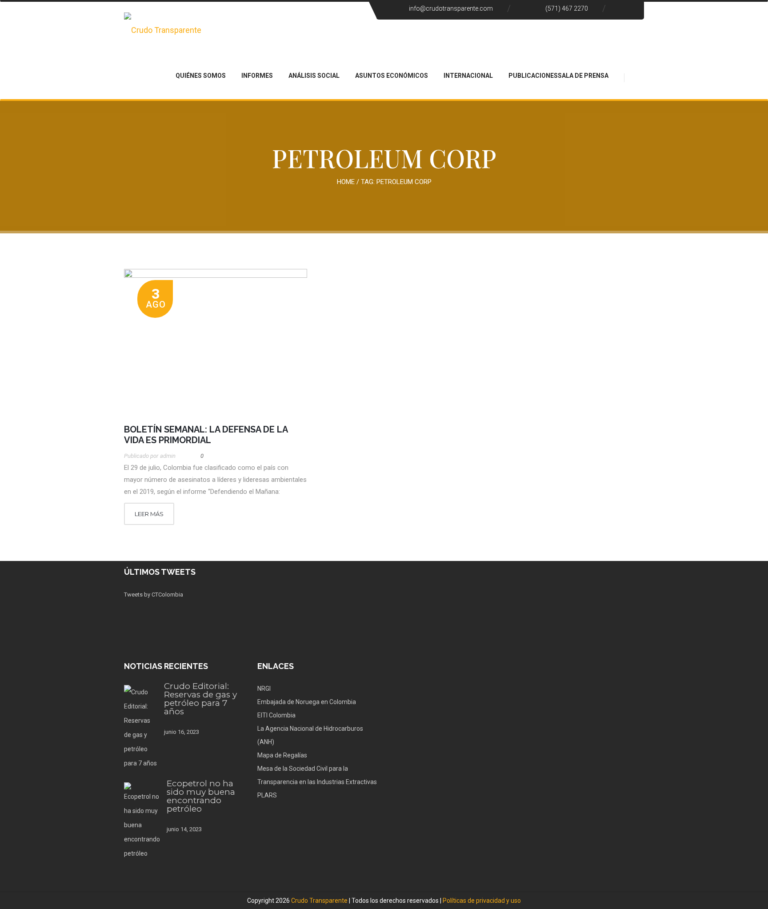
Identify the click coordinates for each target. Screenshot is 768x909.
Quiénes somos (201, 75)
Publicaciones (533, 75)
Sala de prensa (583, 75)
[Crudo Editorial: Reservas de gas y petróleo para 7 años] (140, 727)
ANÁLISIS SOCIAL (314, 75)
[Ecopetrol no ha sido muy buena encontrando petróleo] (142, 821)
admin (168, 455)
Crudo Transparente (319, 900)
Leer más (149, 513)
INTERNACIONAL (468, 75)
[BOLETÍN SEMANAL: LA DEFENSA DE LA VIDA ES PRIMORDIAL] (215, 342)
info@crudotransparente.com (451, 8)
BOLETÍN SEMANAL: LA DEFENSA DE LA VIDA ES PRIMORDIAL (206, 434)
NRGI (264, 688)
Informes (257, 75)
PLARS (267, 795)
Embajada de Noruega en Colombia (306, 701)
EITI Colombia (276, 715)
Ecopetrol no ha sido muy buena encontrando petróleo (201, 796)
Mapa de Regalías (282, 755)
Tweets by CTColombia (153, 594)
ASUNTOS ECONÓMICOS (391, 75)
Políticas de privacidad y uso (482, 900)
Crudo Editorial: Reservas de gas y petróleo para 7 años (200, 699)
